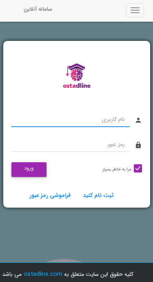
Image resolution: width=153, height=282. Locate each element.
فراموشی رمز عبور (50, 195)
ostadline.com (43, 274)
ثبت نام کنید (98, 195)
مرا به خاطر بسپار (116, 169)
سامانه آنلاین (38, 9)
